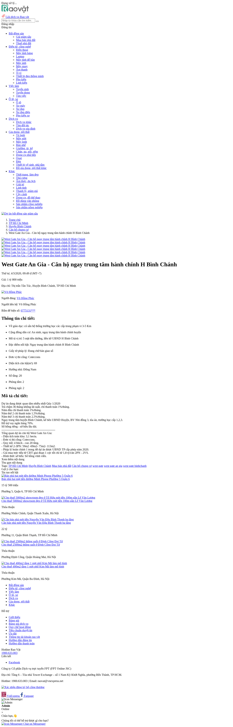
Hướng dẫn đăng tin (20, 640)
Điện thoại (22, 49)
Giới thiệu (14, 617)
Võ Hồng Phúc (25, 298)
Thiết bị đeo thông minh (30, 76)
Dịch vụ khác (23, 122)
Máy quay (22, 66)
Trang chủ (14, 219)
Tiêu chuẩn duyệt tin (20, 630)
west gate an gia (113, 465)
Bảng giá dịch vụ (18, 623)
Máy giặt (21, 138)
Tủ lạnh (20, 135)
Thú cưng (21, 177)
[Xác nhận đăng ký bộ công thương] (22, 687)
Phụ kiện (21, 79)
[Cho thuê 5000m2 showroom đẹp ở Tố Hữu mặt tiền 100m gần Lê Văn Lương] (48, 497)
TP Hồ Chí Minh (18, 223)
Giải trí (20, 184)
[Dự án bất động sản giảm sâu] (19, 213)
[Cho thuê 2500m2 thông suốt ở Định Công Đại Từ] (32, 541)
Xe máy (20, 105)
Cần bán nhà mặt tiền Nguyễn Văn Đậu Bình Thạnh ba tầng (36, 522)
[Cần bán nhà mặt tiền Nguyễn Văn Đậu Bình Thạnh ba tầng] (37, 519)
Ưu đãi (13, 633)
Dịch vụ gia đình (25, 128)
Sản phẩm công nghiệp (29, 204)
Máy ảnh (21, 63)
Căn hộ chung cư (19, 229)
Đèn (18, 161)
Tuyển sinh (22, 89)
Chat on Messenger (34, 723)
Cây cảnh (21, 194)
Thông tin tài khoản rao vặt (24, 636)
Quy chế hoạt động (20, 627)
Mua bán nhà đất (25, 40)
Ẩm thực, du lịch (25, 181)
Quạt (19, 158)
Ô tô (18, 102)
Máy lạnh (21, 141)
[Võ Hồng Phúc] (11, 291)
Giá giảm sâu (23, 36)
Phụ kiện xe (23, 115)
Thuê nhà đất (23, 43)
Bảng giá (14, 620)
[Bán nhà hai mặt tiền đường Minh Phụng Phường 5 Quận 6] (37, 475)
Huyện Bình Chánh (20, 226)
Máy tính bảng (24, 53)
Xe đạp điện (23, 112)
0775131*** (28, 310)
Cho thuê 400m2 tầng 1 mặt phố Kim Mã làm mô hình (32, 566)
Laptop (20, 56)
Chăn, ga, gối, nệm (27, 151)
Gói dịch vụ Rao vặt (17, 16)
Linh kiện (21, 82)
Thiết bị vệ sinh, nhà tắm (30, 164)
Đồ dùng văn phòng (27, 200)
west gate (97, 465)
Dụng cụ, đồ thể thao (28, 197)
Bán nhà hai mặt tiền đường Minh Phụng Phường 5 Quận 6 (35, 479)
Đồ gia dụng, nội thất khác (31, 168)
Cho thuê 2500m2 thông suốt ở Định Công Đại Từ (30, 544)
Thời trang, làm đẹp (27, 174)
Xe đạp (20, 108)
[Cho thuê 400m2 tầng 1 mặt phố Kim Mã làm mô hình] (34, 563)
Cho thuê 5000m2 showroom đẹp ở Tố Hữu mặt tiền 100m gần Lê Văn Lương (46, 500)
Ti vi (18, 72)
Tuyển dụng (23, 92)
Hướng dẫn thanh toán (22, 643)
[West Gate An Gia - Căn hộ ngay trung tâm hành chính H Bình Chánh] (43, 239)
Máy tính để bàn (25, 59)
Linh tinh (21, 187)
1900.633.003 (9, 652)
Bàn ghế (21, 145)
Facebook (14, 662)
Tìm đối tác (22, 125)
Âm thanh (21, 69)
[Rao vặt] (15, 11)
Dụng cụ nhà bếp (26, 154)
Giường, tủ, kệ (24, 148)
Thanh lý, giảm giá (27, 191)
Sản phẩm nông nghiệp (29, 207)
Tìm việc (21, 95)
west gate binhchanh (135, 465)
